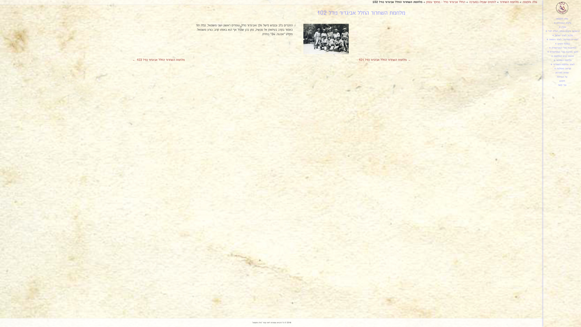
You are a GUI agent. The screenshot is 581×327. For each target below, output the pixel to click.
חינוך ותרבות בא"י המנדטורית (564, 52)
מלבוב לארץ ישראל (564, 35)
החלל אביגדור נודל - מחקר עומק (445, 2)
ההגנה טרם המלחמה (564, 56)
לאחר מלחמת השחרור (563, 64)
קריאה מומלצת (564, 68)
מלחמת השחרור (564, 60)
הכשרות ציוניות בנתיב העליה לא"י (564, 31)
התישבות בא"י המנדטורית (564, 48)
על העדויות (562, 77)
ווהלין (563, 27)
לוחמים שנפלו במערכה (482, 2)
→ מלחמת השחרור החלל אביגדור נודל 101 (384, 60)
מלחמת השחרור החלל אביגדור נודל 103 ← (158, 60)
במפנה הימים (564, 44)
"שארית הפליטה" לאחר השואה (564, 39)
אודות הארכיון (562, 72)
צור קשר (562, 85)
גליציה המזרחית (563, 23)
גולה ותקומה (562, 19)
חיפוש (562, 81)
